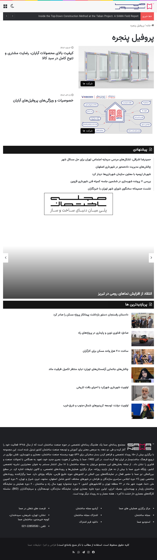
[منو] (5, 7)
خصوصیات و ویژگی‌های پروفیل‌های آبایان (43, 101)
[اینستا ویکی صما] (68, 550)
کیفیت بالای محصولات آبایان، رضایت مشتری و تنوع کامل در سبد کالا (39, 55)
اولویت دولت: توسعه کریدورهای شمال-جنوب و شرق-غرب (95, 405)
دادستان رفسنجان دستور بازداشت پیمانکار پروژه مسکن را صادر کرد (90, 315)
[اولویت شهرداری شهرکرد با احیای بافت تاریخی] (142, 393)
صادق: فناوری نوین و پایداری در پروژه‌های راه (103, 333)
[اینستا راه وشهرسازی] (63, 550)
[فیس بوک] (93, 552)
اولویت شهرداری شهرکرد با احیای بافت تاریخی (102, 387)
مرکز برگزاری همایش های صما (134, 509)
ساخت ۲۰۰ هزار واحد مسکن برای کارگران (105, 351)
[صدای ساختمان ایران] (134, 6)
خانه (148, 26)
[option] (78, 258)
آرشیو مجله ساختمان (87, 509)
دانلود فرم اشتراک (88, 522)
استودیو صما (143, 522)
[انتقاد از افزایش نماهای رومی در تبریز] (78, 258)
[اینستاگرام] (88, 552)
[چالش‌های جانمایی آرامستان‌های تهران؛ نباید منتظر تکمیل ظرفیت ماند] (142, 375)
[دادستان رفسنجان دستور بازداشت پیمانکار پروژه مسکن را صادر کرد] (142, 320)
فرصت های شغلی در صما (32, 509)
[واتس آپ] (78, 552)
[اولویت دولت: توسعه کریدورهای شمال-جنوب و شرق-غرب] (142, 411)
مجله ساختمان (142, 515)
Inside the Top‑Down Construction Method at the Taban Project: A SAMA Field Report (88, 16)
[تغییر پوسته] (12, 7)
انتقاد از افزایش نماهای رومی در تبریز (125, 294)
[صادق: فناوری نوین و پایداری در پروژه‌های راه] (142, 338)
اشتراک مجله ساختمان (86, 515)
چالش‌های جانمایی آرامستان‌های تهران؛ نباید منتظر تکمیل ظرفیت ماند (88, 369)
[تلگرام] (83, 552)
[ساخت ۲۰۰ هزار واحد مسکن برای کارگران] (142, 356)
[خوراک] (73, 552)
